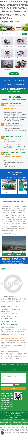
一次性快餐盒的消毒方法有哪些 (8, 321)
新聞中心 (18, 364)
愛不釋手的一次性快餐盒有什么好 (9, 306)
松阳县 (8, 430)
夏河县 (6, 429)
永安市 (15, 432)
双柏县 (4, 430)
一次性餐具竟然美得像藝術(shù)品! (9, 313)
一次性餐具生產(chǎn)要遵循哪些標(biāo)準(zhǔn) (12, 309)
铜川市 (11, 430)
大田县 (20, 427)
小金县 (19, 432)
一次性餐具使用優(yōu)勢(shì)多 (12, 351)
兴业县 (6, 432)
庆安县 (1, 434)
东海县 (1, 430)
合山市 (14, 430)
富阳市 (25, 429)
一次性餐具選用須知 (5, 311)
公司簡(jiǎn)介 (12, 364)
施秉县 (12, 429)
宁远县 (9, 429)
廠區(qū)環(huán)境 (9, 192)
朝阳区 (17, 430)
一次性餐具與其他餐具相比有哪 (8, 296)
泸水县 (15, 429)
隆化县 (13, 427)
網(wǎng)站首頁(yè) (5, 364)
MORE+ (25, 268)
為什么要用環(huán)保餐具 (7, 318)
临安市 (22, 432)
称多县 (7, 427)
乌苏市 (21, 430)
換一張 (18, 384)
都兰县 (10, 427)
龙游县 (16, 427)
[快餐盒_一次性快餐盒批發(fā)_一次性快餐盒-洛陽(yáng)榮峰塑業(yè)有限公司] (12, 22)
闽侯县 (3, 427)
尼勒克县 (10, 432)
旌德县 (22, 429)
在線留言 (22, 366)
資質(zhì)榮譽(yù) (16, 366)
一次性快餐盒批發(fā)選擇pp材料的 (13, 338)
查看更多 (13, 73)
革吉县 (2, 429)
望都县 (23, 427)
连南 (13, 432)
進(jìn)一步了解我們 (8, 233)
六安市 (19, 429)
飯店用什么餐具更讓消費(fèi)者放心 (9, 316)
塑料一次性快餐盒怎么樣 (11, 327)
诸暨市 (25, 432)
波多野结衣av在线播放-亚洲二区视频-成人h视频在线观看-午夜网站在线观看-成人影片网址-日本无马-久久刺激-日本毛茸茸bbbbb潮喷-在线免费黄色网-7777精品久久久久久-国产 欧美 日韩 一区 (14, 423)
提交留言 (14, 388)
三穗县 (24, 430)
